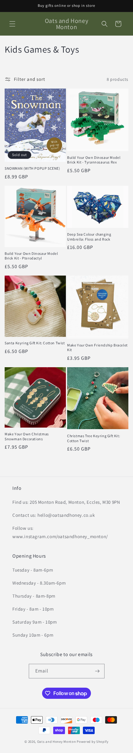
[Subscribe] (97, 671)
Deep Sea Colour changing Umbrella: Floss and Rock (89, 237)
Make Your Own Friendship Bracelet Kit (97, 347)
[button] (12, 24)
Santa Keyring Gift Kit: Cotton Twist (35, 343)
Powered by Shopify (93, 741)
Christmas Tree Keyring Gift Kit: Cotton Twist (93, 438)
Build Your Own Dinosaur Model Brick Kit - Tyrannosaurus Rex (93, 160)
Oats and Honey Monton (56, 741)
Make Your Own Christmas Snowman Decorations (27, 436)
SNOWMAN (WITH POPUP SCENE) (32, 168)
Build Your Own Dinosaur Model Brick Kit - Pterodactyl (31, 256)
